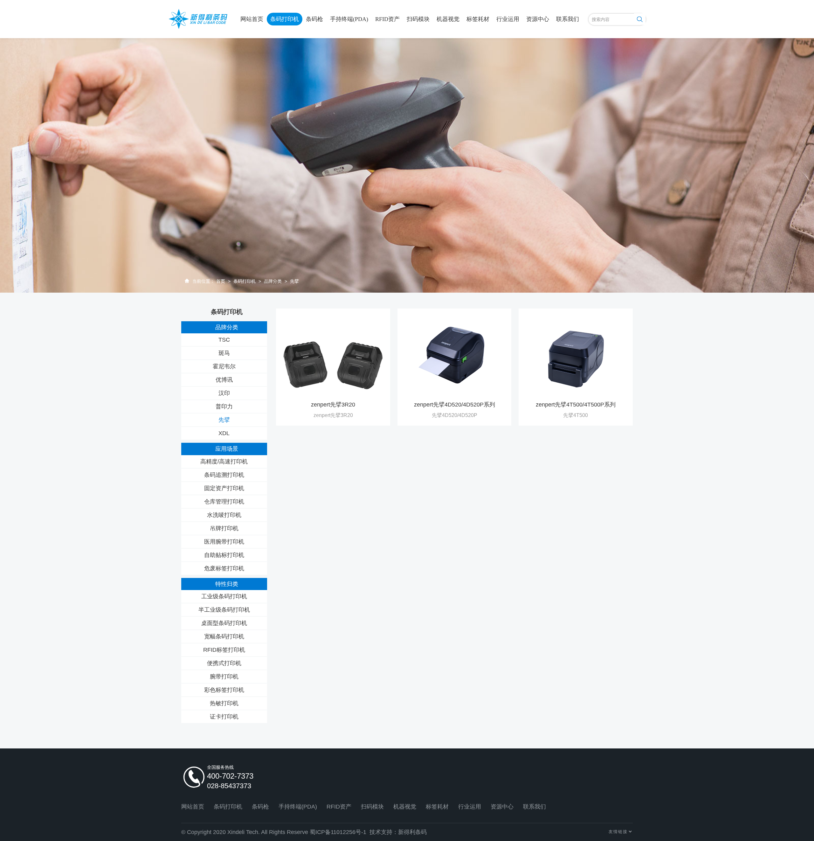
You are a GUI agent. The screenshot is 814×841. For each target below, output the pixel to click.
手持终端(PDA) (349, 19)
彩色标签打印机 (224, 690)
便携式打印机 (224, 663)
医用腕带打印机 (224, 542)
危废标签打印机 (224, 568)
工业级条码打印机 (224, 596)
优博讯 (224, 380)
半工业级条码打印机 (224, 610)
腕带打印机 (224, 676)
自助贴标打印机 (224, 555)
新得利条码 (412, 832)
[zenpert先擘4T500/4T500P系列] (575, 356)
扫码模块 (418, 19)
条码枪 (314, 19)
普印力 (224, 406)
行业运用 (507, 19)
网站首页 (251, 19)
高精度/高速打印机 (224, 461)
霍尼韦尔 (224, 366)
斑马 (224, 353)
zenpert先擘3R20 (333, 404)
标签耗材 (477, 19)
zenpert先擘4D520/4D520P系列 (454, 404)
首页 (220, 281)
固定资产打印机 (224, 488)
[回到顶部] (797, 807)
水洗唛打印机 (224, 515)
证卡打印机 (224, 716)
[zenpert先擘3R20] (333, 356)
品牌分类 (273, 281)
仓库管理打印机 (224, 501)
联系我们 (567, 19)
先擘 (294, 281)
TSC (224, 340)
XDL (224, 433)
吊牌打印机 (224, 528)
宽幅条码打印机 (224, 636)
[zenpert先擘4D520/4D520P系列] (454, 356)
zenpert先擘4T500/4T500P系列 (576, 404)
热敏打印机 (224, 703)
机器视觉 (448, 19)
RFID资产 (387, 19)
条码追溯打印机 (224, 475)
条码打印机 (284, 19)
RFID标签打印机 (224, 650)
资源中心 (537, 19)
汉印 (224, 393)
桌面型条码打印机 (224, 623)
